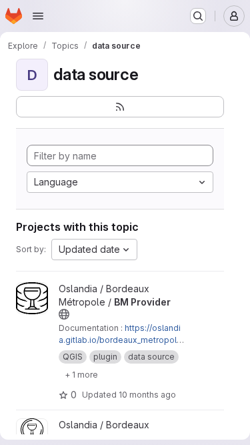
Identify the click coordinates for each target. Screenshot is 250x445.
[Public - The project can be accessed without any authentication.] (64, 314)
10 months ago (147, 395)
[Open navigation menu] (38, 16)
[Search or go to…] (198, 16)
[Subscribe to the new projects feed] (120, 106)
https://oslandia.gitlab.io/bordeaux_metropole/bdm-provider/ (122, 340)
